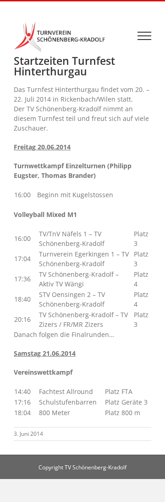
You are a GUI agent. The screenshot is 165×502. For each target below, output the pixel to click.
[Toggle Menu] (144, 36)
